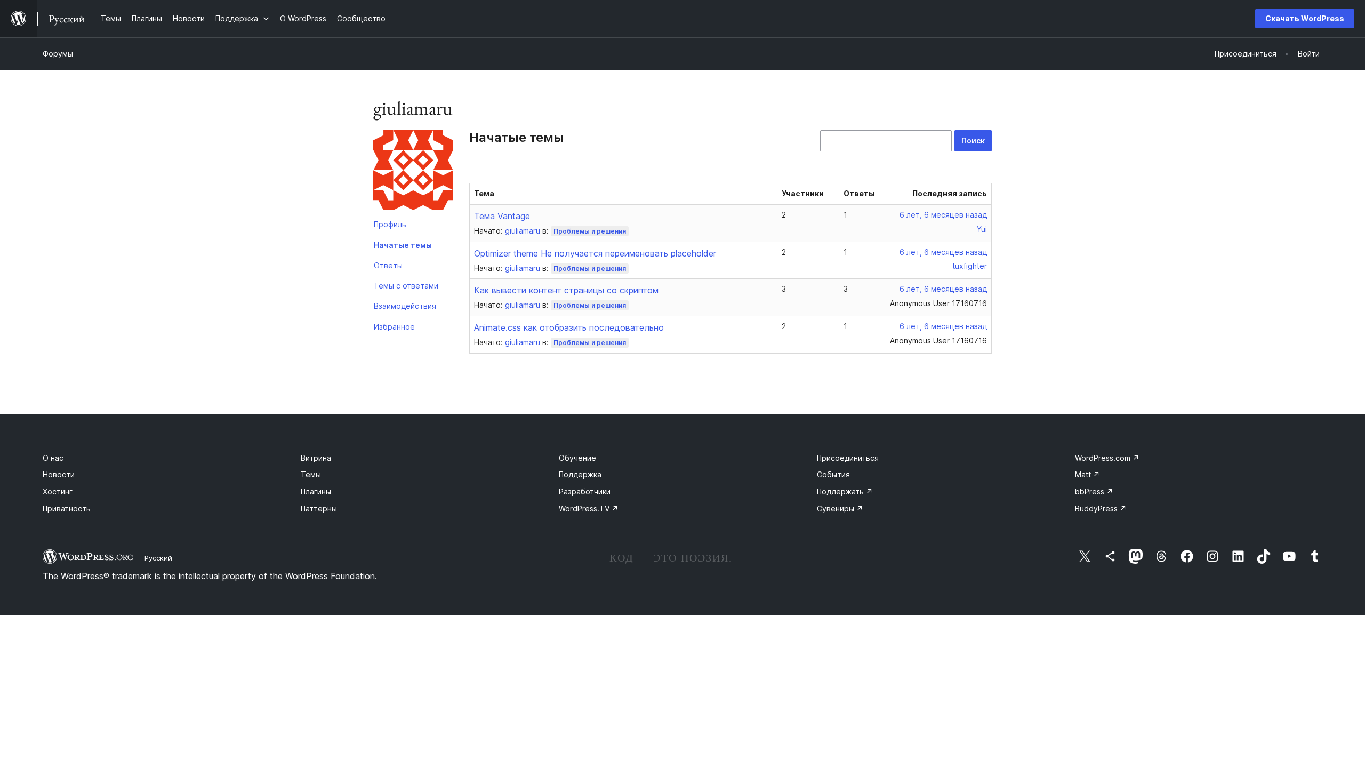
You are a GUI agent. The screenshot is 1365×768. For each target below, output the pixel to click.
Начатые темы (403, 245)
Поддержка (580, 474)
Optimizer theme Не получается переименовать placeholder (595, 253)
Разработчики (585, 491)
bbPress (1094, 491)
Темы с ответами (406, 285)
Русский (158, 558)
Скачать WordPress (1304, 18)
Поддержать (845, 491)
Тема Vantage (502, 216)
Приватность (67, 508)
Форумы (58, 53)
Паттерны (319, 508)
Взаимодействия (405, 305)
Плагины (316, 491)
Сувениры (840, 508)
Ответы (388, 265)
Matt (1087, 474)
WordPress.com (1107, 457)
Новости (59, 474)
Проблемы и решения (589, 231)
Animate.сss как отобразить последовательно (569, 327)
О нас (53, 457)
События (833, 474)
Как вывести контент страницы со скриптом (566, 290)
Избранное (394, 326)
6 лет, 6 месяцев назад (943, 214)
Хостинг (58, 491)
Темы (311, 474)
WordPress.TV (589, 508)
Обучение (577, 457)
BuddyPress (1101, 508)
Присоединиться (848, 457)
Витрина (316, 457)
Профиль (390, 224)
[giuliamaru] (413, 172)
